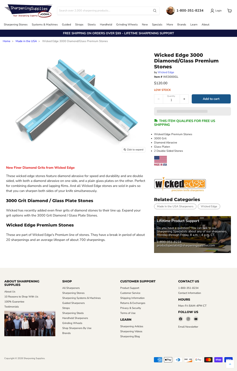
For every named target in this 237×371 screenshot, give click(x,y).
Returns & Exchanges (132, 303)
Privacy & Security (130, 308)
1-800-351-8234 (169, 242)
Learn (193, 24)
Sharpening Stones (16, 24)
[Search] (154, 11)
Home (6, 41)
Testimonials (11, 306)
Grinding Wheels (127, 24)
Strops (79, 24)
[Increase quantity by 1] (184, 99)
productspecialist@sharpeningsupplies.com (186, 245)
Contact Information (189, 293)
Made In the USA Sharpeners (175, 206)
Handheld (106, 24)
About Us (9, 291)
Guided (66, 24)
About (205, 24)
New (145, 24)
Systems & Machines (45, 24)
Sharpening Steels (73, 313)
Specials (157, 24)
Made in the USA (26, 41)
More (170, 24)
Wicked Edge (166, 72)
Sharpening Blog (130, 336)
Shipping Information (132, 298)
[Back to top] (230, 364)
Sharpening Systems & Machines (81, 298)
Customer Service (130, 293)
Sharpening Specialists (172, 231)
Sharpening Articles (131, 326)
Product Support (129, 288)
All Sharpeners (71, 288)
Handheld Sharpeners (75, 318)
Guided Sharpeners (73, 303)
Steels (92, 24)
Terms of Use (128, 313)
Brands (181, 24)
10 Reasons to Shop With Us (21, 296)
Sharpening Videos (131, 331)
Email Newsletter (188, 326)
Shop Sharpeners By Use (76, 328)
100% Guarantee (14, 301)
